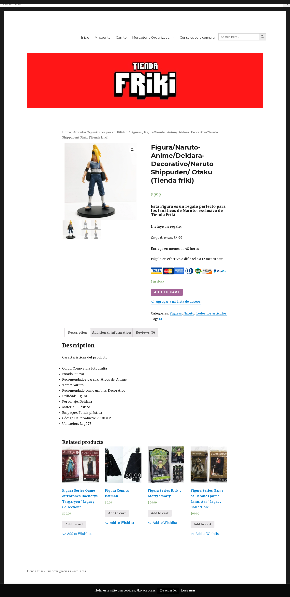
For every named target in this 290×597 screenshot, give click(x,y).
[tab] (77, 332)
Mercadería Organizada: (151, 37)
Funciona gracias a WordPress (66, 571)
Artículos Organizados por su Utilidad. (100, 132)
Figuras (136, 132)
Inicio (85, 37)
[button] (176, 301)
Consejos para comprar (198, 37)
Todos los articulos (211, 313)
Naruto (188, 313)
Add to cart (167, 292)
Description (77, 332)
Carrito (121, 37)
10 (160, 319)
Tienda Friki (35, 571)
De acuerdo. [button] (168, 590)
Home (66, 132)
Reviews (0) (145, 332)
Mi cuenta (102, 37)
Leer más (188, 590)
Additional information (111, 332)
